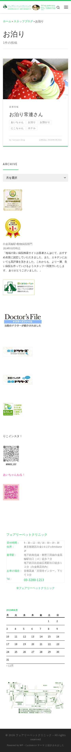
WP (21, 745)
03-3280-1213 (34, 579)
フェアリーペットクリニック (34, 735)
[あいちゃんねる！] (11, 492)
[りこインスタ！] (11, 455)
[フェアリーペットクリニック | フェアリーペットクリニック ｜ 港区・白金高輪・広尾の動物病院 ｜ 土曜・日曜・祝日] (29, 7)
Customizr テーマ (35, 745)
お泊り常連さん (26, 114)
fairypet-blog (18, 140)
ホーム (7, 21)
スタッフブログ (23, 21)
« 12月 (10, 665)
